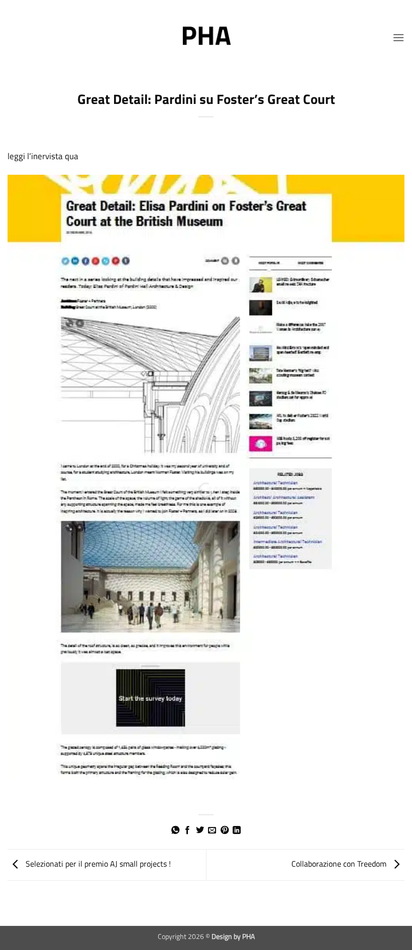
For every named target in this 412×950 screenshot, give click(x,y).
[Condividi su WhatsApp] (175, 830)
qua (71, 156)
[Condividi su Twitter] (200, 830)
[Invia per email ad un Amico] (212, 830)
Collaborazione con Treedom (339, 864)
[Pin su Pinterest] (225, 830)
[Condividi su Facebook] (187, 830)
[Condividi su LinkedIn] (237, 830)
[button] (398, 37)
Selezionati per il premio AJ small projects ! (97, 864)
